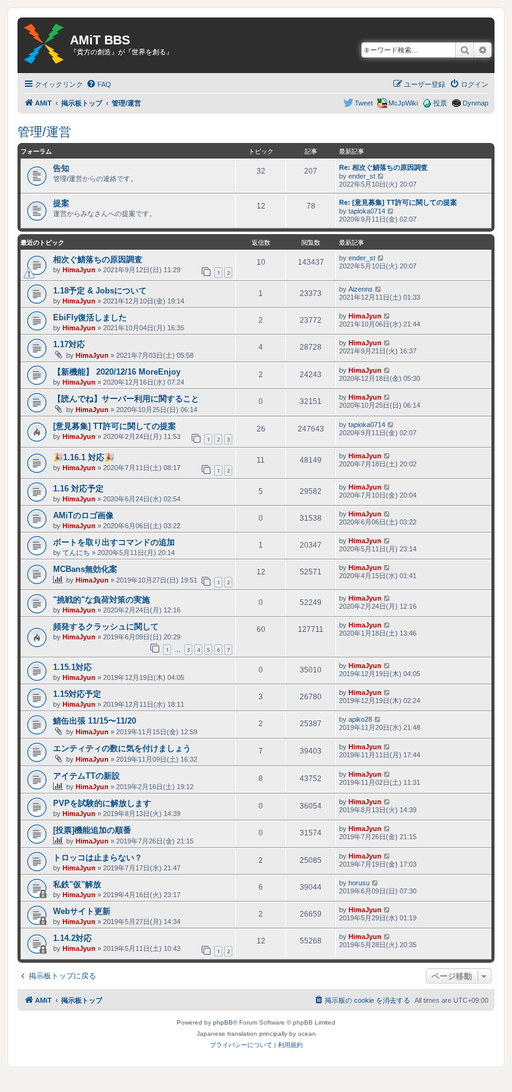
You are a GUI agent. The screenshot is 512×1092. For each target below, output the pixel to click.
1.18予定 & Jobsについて (100, 290)
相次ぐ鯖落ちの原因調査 (97, 259)
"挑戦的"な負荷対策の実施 (101, 599)
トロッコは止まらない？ (97, 857)
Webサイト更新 (82, 911)
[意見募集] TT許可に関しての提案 (114, 426)
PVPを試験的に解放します (102, 803)
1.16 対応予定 (78, 488)
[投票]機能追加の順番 (92, 830)
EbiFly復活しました (90, 317)
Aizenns (360, 289)
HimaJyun (79, 269)
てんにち (76, 552)
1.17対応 (69, 344)
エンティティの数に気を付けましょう (122, 748)
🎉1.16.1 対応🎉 (83, 457)
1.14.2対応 (72, 938)
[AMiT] (43, 44)
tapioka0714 (366, 211)
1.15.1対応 (72, 667)
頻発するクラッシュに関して (106, 626)
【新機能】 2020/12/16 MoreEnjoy (116, 371)
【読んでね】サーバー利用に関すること (126, 398)
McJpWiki (403, 103)
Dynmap (475, 103)
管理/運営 (44, 132)
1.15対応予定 (77, 694)
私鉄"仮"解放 (77, 884)
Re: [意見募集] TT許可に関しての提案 (398, 202)
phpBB (223, 1022)
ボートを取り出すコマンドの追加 (114, 542)
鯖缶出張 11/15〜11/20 (94, 721)
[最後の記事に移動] (381, 258)
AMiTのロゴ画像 (83, 515)
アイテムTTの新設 (86, 775)
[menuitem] (98, 84)
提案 (61, 203)
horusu (359, 883)
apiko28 (360, 719)
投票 (440, 103)
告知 (61, 168)
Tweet (364, 103)
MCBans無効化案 (85, 569)
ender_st (361, 176)
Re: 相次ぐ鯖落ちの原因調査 (383, 167)
